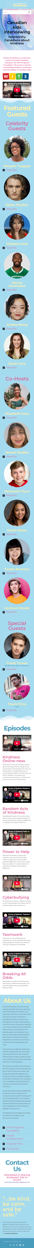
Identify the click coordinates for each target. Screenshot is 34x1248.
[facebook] (10, 1245)
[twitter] (14, 1245)
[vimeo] (23, 1245)
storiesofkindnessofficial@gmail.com (17, 1182)
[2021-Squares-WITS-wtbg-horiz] (16, 73)
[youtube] (20, 1245)
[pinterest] (17, 1245)
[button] (17, 170)
